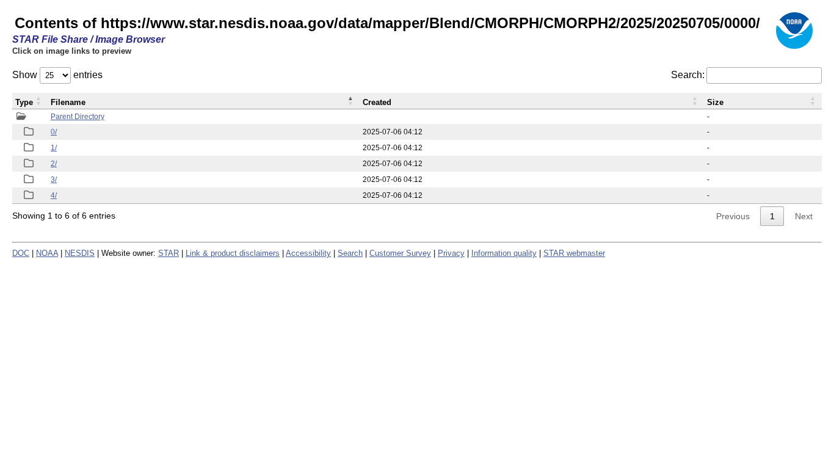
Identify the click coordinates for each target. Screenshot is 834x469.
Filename (68, 102)
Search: (688, 75)
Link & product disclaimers (233, 253)
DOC (20, 253)
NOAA (47, 253)
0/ (54, 132)
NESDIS (80, 253)
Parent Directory (77, 116)
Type (24, 102)
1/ (54, 148)
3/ (54, 179)
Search (350, 253)
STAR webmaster (574, 253)
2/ (54, 163)
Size (715, 102)
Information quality (504, 253)
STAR (168, 253)
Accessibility (308, 253)
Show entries (57, 75)
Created (377, 102)
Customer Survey (400, 253)
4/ (54, 195)
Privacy (451, 253)
